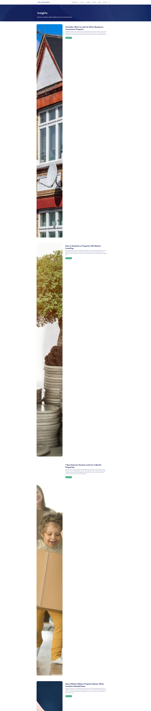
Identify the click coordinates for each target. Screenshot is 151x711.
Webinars (94, 2)
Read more (68, 37)
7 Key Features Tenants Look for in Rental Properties (83, 465)
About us (82, 2)
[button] (109, 2)
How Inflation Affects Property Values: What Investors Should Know (84, 684)
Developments (75, 2)
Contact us (105, 2)
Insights (99, 2)
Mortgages (88, 2)
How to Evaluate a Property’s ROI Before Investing (83, 246)
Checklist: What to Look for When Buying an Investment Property (84, 27)
